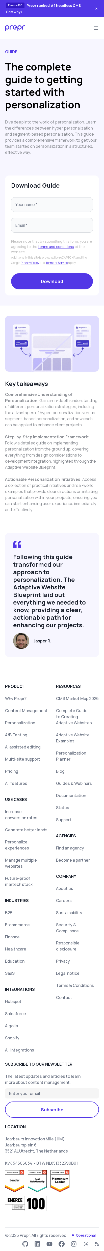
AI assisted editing (23, 747)
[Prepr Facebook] (62, 1244)
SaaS (10, 973)
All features (16, 783)
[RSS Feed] (97, 1244)
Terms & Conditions (75, 985)
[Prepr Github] (25, 1244)
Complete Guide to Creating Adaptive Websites (74, 716)
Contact (64, 997)
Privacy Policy (30, 263)
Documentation (71, 795)
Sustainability (69, 912)
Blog (60, 771)
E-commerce (17, 925)
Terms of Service (57, 263)
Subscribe (52, 1110)
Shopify (12, 1038)
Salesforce (15, 1013)
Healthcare (15, 949)
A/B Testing (16, 735)
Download (52, 281)
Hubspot (13, 1001)
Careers (64, 900)
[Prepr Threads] (86, 1244)
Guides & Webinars (74, 783)
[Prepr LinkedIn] (37, 1244)
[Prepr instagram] (74, 1244)
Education (14, 961)
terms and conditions (56, 246)
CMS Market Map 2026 (77, 698)
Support (63, 819)
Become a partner (73, 860)
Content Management (26, 710)
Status (62, 807)
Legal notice (68, 973)
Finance (12, 937)
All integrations (19, 1050)
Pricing (11, 771)
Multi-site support (22, 759)
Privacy (63, 961)
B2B (8, 912)
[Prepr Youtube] (49, 1244)
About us (64, 888)
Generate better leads (26, 830)
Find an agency (70, 848)
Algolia (11, 1026)
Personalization (20, 722)
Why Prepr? (16, 698)
